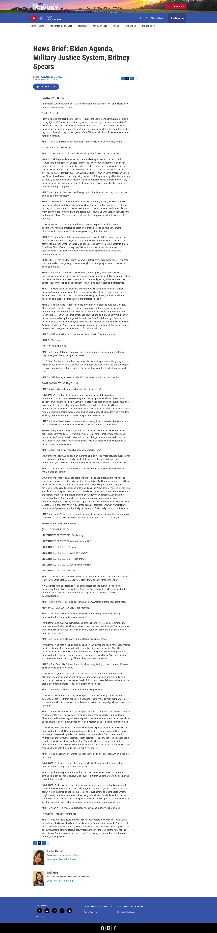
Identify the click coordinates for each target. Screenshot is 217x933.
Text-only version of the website (130, 906)
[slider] (45, 18)
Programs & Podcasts (60, 26)
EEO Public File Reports (126, 912)
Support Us (130, 26)
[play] (34, 18)
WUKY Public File (90, 912)
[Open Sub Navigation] (46, 26)
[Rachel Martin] (38, 857)
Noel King (58, 77)
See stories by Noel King (60, 880)
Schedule (83, 26)
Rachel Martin (47, 77)
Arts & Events (100, 26)
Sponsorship (148, 26)
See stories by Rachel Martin (62, 859)
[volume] (41, 18)
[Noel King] (38, 878)
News (41, 26)
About (116, 26)
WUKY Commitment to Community (98, 906)
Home (33, 26)
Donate (180, 6)
